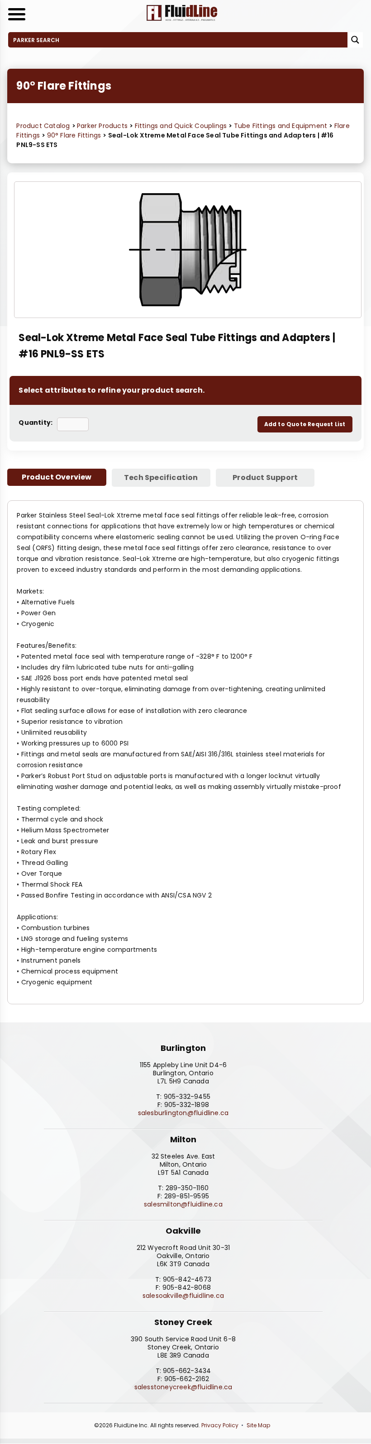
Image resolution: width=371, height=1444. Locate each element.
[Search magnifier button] (355, 40)
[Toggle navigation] (16, 14)
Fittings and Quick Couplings (182, 125)
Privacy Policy (219, 1425)
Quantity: (35, 422)
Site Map (258, 1425)
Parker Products (103, 125)
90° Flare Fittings (75, 135)
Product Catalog (43, 125)
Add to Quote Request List (305, 424)
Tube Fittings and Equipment (281, 125)
